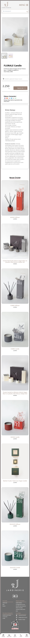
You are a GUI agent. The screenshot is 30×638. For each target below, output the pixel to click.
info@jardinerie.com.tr (22, 617)
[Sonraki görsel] (25, 34)
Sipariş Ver (20, 88)
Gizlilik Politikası (19, 602)
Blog (3, 604)
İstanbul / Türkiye (21, 619)
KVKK (17, 611)
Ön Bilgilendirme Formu (20, 604)
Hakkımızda (5, 602)
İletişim (4, 606)
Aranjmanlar (5, 616)
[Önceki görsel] (4, 34)
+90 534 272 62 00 (22, 615)
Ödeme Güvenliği (19, 607)
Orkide (4, 618)
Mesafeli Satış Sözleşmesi (21, 606)
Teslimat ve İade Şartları (20, 609)
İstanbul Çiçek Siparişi (7, 615)
